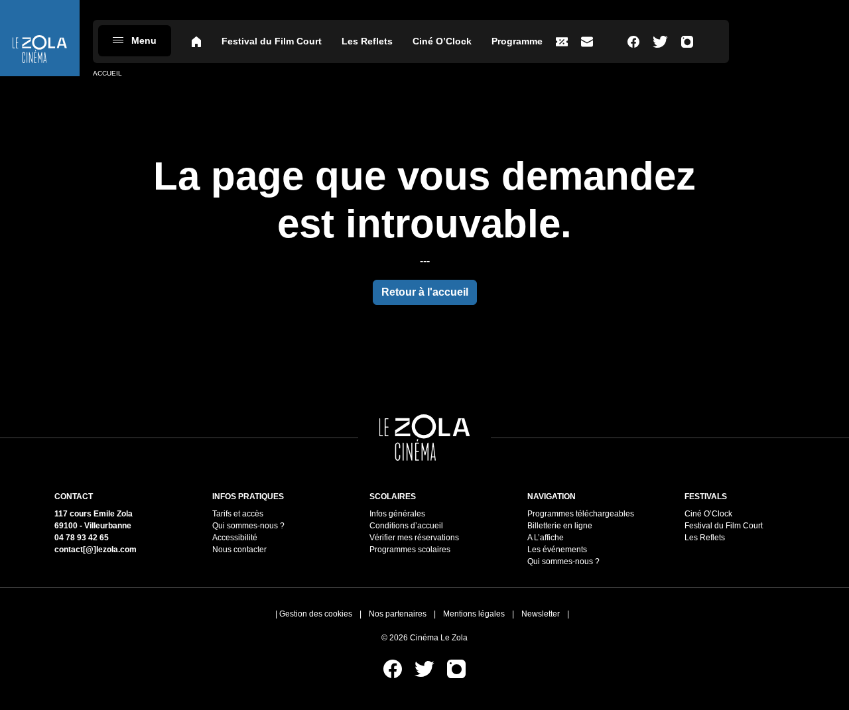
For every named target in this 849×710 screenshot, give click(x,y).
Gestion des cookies (315, 614)
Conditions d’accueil (406, 525)
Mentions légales (474, 614)
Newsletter (540, 614)
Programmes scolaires (409, 549)
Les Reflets (367, 41)
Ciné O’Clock (442, 41)
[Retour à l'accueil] (40, 38)
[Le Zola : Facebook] (633, 41)
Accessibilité (234, 537)
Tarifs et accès (237, 513)
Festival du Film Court (272, 41)
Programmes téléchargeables (580, 513)
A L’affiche (545, 537)
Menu (144, 40)
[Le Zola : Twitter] (660, 41)
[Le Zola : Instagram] (687, 41)
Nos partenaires (397, 614)
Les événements (557, 549)
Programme (517, 41)
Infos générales (397, 513)
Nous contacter (239, 549)
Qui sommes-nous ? (248, 525)
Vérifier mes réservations (414, 537)
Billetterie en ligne (559, 525)
